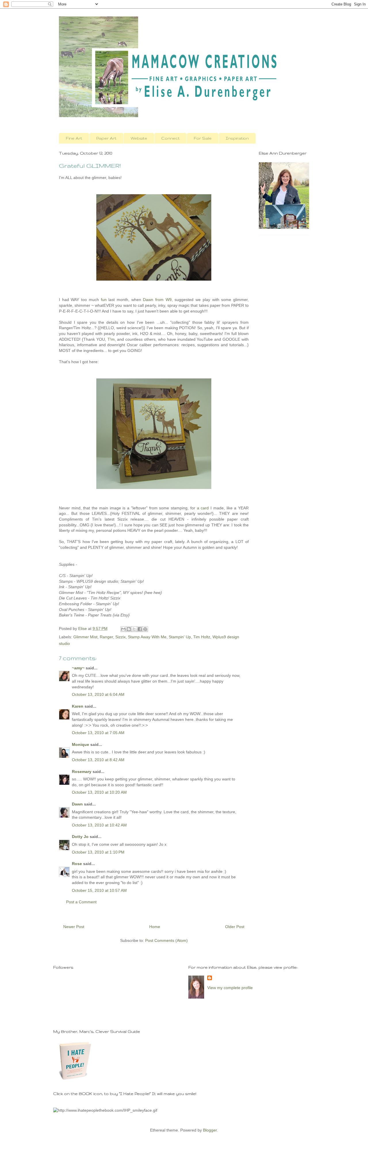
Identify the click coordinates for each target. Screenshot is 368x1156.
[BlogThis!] (129, 629)
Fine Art (74, 138)
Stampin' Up (180, 637)
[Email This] (123, 629)
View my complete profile (230, 987)
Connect (170, 138)
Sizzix (120, 637)
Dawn (77, 804)
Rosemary (81, 771)
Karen (77, 706)
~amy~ (78, 668)
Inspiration (237, 138)
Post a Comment (81, 902)
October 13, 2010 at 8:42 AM (98, 759)
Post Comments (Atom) (166, 940)
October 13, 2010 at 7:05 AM (98, 732)
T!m (111, 339)
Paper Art (106, 138)
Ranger (106, 637)
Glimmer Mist (85, 637)
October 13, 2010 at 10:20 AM (99, 792)
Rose (77, 863)
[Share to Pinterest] (145, 629)
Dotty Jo (80, 836)
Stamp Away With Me (147, 637)
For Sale (203, 138)
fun (104, 299)
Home (154, 926)
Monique (80, 744)
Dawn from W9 (157, 299)
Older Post (234, 926)
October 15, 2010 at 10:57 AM (99, 890)
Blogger (210, 1130)
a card (203, 508)
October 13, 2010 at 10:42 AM (99, 825)
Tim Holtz (201, 637)
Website (139, 138)
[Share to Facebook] (140, 629)
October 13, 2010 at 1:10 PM (98, 852)
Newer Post (73, 926)
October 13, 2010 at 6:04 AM (98, 694)
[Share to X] (134, 629)
